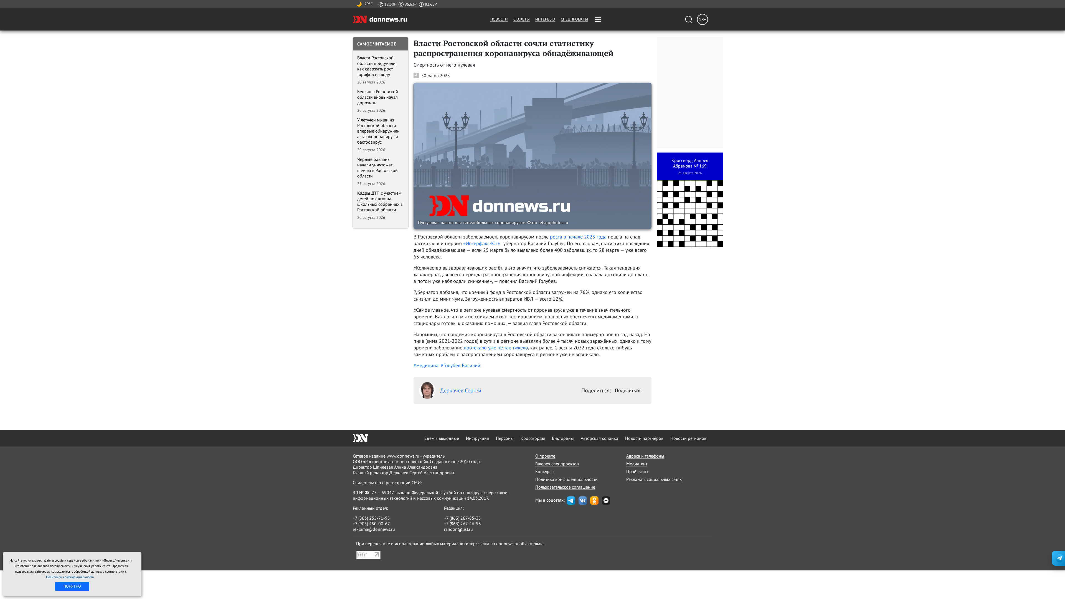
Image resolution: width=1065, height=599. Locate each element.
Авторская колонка (599, 438)
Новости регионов (688, 438)
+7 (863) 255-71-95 (371, 518)
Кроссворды (533, 438)
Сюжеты (521, 19)
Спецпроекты (574, 19)
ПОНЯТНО (72, 586)
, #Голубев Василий (459, 365)
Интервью (545, 19)
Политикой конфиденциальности (70, 577)
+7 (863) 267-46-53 (462, 523)
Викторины (563, 438)
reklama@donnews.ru (374, 529)
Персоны (505, 438)
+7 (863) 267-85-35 (462, 518)
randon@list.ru (458, 529)
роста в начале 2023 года (578, 236)
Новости (499, 19)
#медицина (426, 365)
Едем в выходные (441, 438)
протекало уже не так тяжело (496, 347)
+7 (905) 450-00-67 (371, 523)
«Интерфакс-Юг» (481, 243)
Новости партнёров (644, 438)
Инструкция (477, 438)
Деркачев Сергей (460, 390)
